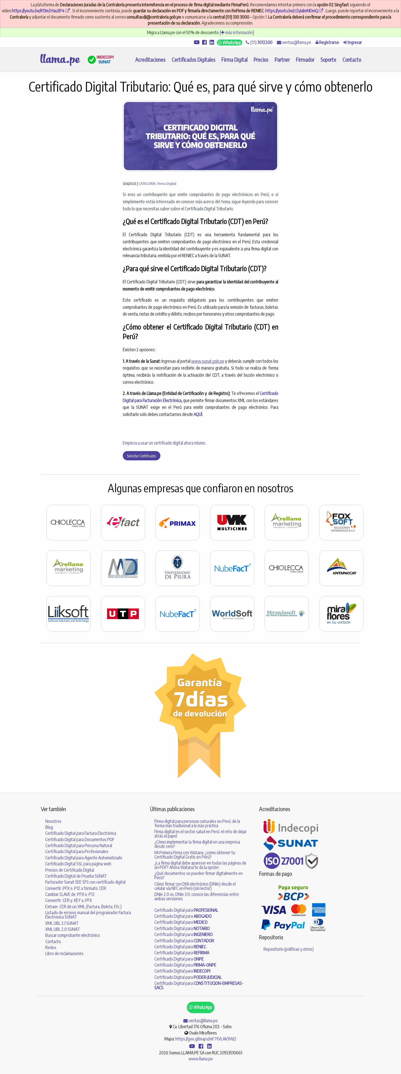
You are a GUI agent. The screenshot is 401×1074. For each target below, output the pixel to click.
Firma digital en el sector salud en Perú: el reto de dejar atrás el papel (200, 834)
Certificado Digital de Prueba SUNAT (76, 876)
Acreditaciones (150, 59)
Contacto (352, 59)
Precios (261, 59)
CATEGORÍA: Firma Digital (157, 183)
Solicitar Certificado (141, 455)
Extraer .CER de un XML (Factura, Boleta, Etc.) (83, 906)
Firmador (305, 59)
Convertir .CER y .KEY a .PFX (68, 900)
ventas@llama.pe (296, 42)
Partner (282, 59)
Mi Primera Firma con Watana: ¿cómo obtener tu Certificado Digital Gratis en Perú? (194, 855)
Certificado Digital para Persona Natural (78, 845)
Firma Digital (235, 59)
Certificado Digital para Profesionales (76, 851)
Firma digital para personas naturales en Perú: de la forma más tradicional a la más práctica (197, 823)
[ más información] (237, 32)
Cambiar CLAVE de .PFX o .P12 (70, 894)
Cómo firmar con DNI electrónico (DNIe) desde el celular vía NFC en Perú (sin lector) (195, 886)
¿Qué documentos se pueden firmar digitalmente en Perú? (198, 875)
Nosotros (53, 821)
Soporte (328, 59)
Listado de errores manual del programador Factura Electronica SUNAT (88, 915)
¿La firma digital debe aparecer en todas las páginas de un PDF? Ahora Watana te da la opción (200, 865)
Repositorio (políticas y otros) (289, 949)
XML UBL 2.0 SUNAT (62, 929)
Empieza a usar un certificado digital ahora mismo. (164, 443)
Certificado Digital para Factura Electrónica (80, 833)
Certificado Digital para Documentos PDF (79, 839)
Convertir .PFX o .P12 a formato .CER (75, 888)
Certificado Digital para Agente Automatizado (83, 857)
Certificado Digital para (186, 910)
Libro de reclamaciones (64, 953)
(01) (261, 42)
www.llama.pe (200, 1058)
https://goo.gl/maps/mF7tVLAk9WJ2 (206, 1039)
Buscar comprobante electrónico (72, 935)
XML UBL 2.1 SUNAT (62, 923)
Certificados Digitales (194, 59)
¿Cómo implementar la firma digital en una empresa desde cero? (197, 844)
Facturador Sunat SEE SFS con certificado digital (85, 882)
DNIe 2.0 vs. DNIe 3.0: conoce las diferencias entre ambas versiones (196, 896)
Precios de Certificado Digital (69, 870)
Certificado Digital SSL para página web (78, 863)
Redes (50, 947)
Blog (49, 827)
